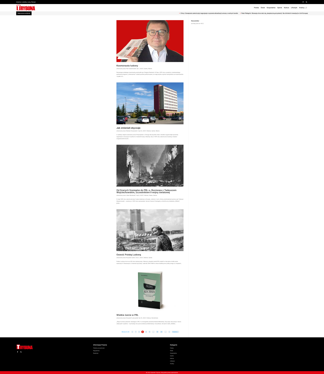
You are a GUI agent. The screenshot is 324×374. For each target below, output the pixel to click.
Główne (146, 257)
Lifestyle (294, 8)
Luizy (28, 2)
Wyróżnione (154, 318)
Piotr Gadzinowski (131, 68)
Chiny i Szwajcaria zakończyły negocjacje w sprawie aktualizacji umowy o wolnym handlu (158, 13)
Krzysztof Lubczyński (132, 318)
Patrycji (33, 2)
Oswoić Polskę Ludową (128, 254)
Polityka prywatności (99, 348)
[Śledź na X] (306, 2)
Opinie (279, 8)
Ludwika (24, 2)
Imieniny (18, 2)
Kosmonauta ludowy (127, 65)
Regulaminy (96, 350)
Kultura (286, 8)
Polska (256, 8)
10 (157, 332)
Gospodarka (271, 8)
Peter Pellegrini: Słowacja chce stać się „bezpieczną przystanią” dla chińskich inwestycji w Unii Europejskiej (225, 13)
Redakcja (95, 353)
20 (161, 332)
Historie (149, 131)
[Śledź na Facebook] (303, 2)
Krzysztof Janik (130, 257)
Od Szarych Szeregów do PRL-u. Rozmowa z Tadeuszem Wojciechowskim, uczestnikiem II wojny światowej (146, 191)
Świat (263, 8)
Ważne (150, 68)
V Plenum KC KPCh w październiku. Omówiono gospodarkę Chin (284, 13)
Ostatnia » (175, 332)
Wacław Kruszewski (131, 131)
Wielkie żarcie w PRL (127, 315)
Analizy (302, 8)
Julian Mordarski (130, 195)
